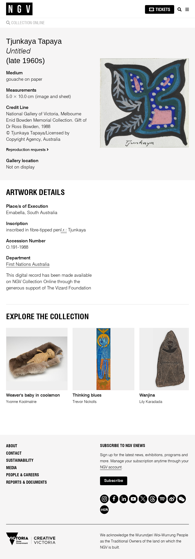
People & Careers (22, 475)
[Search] (179, 9)
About (11, 446)
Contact (14, 453)
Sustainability (20, 460)
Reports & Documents (26, 482)
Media (11, 468)
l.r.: (64, 230)
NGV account (111, 467)
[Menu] (187, 9)
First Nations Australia (28, 264)
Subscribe (113, 481)
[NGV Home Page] (19, 9)
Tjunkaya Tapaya (34, 41)
